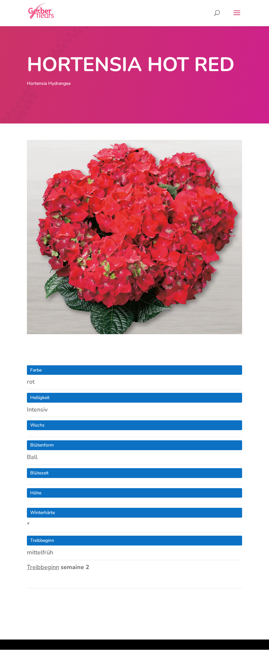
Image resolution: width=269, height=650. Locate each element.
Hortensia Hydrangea (49, 83)
